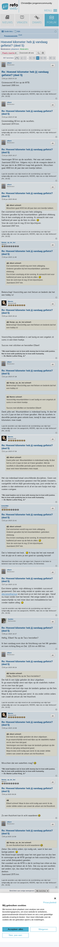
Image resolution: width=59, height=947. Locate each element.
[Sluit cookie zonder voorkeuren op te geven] (55, 898)
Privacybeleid (49, 902)
